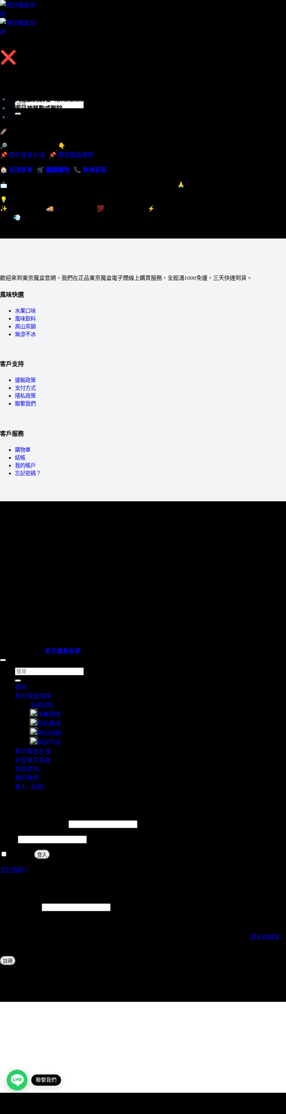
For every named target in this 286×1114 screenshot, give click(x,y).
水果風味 (49, 714)
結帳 (20, 458)
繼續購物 (58, 170)
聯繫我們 (25, 404)
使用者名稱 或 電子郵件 (33, 824)
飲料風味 (49, 723)
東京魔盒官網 (62, 651)
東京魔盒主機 (33, 71)
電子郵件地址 (20, 907)
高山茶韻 (25, 326)
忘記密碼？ (28, 473)
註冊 (8, 961)
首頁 (21, 687)
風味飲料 (25, 319)
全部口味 (42, 705)
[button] (17, 45)
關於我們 (27, 778)
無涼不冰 (25, 334)
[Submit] (18, 680)
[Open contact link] (17, 1080)
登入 (42, 855)
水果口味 (25, 311)
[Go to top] (3, 660)
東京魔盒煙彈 (75, 155)
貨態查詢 (27, 769)
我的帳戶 (25, 465)
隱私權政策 (265, 937)
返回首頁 (21, 170)
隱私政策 (25, 396)
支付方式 (25, 388)
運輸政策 (25, 380)
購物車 (23, 450)
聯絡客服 (95, 170)
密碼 (8, 839)
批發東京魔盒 (33, 760)
